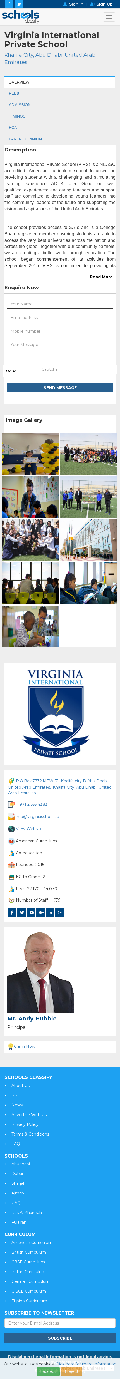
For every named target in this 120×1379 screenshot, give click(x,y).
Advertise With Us (29, 1114)
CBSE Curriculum (28, 1262)
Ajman (17, 1193)
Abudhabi (20, 1163)
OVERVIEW (19, 82)
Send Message (60, 387)
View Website (29, 828)
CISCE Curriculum (28, 1291)
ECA (13, 127)
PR (14, 1095)
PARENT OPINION (25, 139)
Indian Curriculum (28, 1271)
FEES (14, 93)
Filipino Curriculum (29, 1300)
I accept (48, 1371)
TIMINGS (17, 116)
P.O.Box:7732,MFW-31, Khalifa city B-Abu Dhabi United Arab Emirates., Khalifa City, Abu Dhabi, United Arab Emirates (60, 786)
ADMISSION (20, 105)
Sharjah (18, 1183)
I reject (71, 1371)
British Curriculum (28, 1252)
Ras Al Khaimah (26, 1212)
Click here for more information (86, 1363)
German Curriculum (30, 1281)
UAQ (16, 1202)
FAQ (15, 1143)
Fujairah (19, 1222)
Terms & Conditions (30, 1134)
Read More (101, 276)
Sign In (76, 4)
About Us (20, 1085)
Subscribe (60, 1338)
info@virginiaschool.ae (37, 816)
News (17, 1104)
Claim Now (24, 1046)
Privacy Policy (25, 1124)
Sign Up (105, 4)
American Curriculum (31, 1242)
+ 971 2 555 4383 (31, 804)
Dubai (17, 1173)
